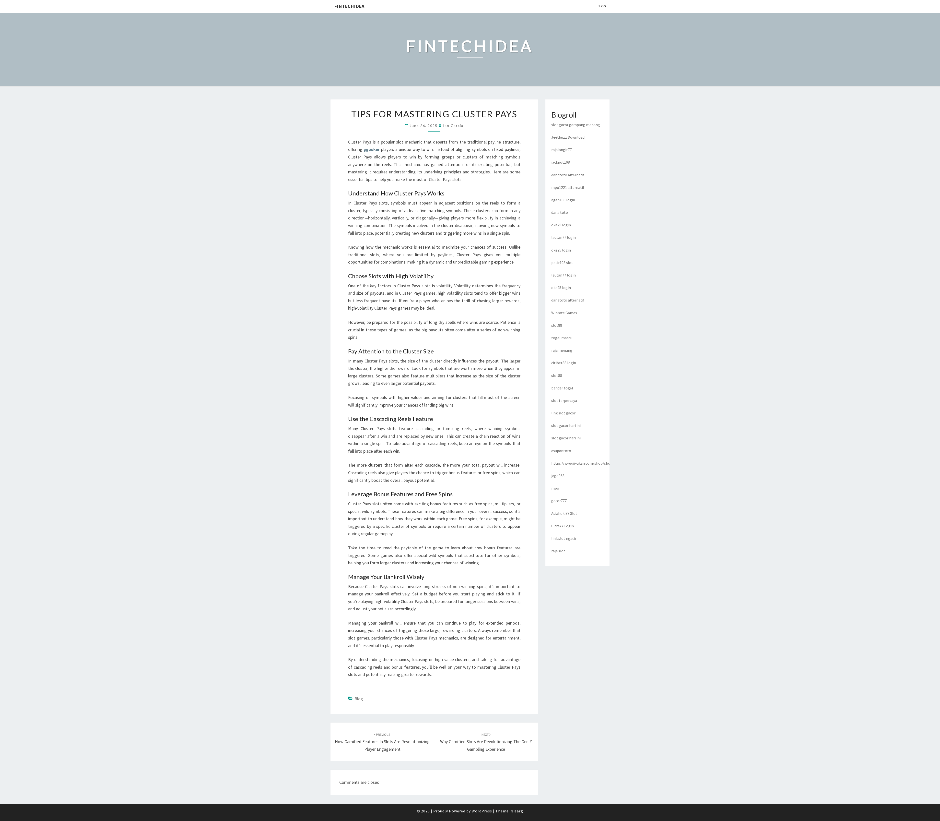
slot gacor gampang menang (575, 124)
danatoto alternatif (568, 174)
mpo (555, 488)
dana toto (559, 212)
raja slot (558, 550)
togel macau (561, 337)
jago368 (557, 475)
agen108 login (563, 199)
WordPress (482, 811)
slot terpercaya (564, 400)
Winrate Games (564, 312)
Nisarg (517, 811)
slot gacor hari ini (566, 425)
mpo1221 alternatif (567, 187)
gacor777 (559, 500)
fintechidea (349, 6)
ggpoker (372, 149)
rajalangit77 (561, 149)
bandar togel (562, 388)
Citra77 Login (562, 525)
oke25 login (561, 224)
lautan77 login (563, 237)
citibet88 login (563, 362)
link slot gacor (563, 412)
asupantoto (561, 450)
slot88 (556, 325)
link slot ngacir (563, 538)
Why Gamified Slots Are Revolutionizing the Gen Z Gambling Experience (486, 742)
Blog (602, 6)
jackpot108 (560, 162)
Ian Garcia (453, 125)
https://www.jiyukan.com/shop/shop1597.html (590, 463)
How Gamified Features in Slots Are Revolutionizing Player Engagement (382, 742)
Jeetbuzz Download (568, 137)
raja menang (561, 350)
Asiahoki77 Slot (564, 513)
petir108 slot (562, 262)
